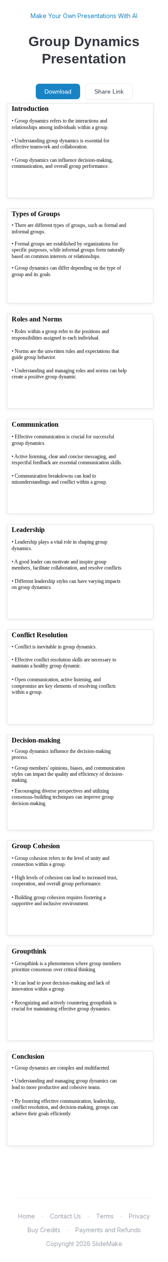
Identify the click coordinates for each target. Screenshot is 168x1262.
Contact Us (65, 1216)
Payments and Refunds (108, 1230)
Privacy (139, 1216)
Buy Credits (44, 1230)
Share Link (109, 91)
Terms (105, 1216)
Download (58, 91)
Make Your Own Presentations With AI (84, 15)
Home (26, 1216)
